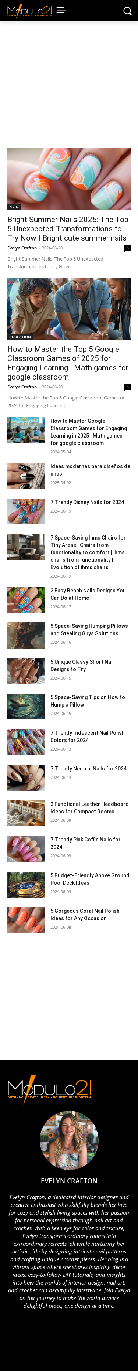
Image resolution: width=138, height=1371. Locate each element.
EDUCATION (20, 336)
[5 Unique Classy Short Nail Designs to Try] (26, 671)
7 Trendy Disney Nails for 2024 (87, 502)
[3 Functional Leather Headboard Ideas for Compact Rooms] (26, 813)
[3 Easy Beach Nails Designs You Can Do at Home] (26, 600)
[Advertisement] (71, 88)
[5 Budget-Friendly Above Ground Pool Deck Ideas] (26, 885)
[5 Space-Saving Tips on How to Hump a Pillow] (26, 706)
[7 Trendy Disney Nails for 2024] (26, 511)
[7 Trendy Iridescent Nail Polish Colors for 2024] (26, 742)
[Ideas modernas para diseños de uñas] (26, 476)
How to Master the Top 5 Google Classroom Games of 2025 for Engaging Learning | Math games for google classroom (67, 363)
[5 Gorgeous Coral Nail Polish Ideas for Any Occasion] (26, 920)
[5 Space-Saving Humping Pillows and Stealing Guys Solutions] (26, 635)
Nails (14, 207)
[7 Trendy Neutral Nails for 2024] (26, 778)
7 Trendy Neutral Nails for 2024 (88, 769)
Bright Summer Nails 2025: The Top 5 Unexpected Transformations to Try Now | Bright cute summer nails (67, 228)
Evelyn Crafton (22, 248)
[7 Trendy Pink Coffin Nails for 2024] (26, 849)
